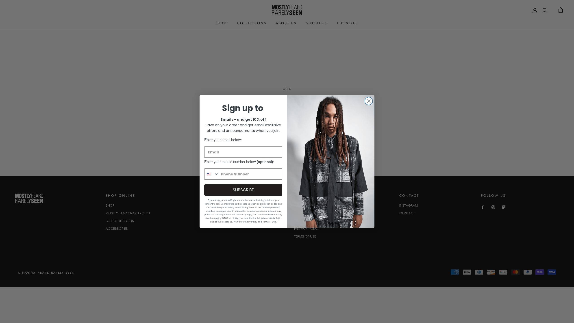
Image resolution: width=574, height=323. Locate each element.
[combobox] (211, 174)
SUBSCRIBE (243, 190)
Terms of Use (269, 221)
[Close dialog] (369, 101)
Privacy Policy (250, 221)
